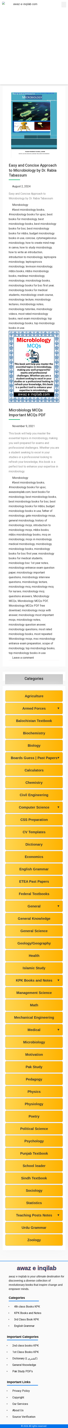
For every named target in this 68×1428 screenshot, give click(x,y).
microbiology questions (23, 629)
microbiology (16, 280)
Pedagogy (34, 1079)
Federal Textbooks (34, 894)
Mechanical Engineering (34, 1017)
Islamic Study (34, 968)
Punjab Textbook (34, 1153)
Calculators (34, 770)
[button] (63, 4)
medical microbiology (22, 544)
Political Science (34, 1129)
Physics (34, 1092)
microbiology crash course (37, 294)
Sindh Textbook (34, 1178)
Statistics (34, 1203)
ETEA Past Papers (34, 881)
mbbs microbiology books (25, 534)
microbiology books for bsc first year (31, 285)
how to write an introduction (25, 252)
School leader (34, 1166)
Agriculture (34, 696)
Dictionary (34, 844)
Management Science (34, 993)
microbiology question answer (27, 624)
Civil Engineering (34, 795)
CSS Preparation (34, 820)
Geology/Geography (34, 943)
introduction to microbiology (26, 257)
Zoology (34, 1240)
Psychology (34, 1141)
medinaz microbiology (31, 276)
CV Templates (34, 832)
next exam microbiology (32, 318)
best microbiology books (41, 496)
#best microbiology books (28, 209)
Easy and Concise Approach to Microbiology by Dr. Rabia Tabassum (33, 170)
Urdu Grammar (34, 1228)
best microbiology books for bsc (29, 501)
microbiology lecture (21, 299)
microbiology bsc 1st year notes (28, 563)
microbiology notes (31, 304)
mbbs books (16, 271)
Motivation (34, 1054)
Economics (34, 857)
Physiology (34, 1104)
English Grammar (34, 869)
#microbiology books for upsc (27, 214)
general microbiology (21, 520)
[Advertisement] (34, 51)
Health (34, 956)
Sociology (34, 1190)
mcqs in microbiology (39, 539)
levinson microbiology (39, 266)
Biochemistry (34, 733)
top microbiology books (40, 648)
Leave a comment (23, 657)
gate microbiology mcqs (40, 515)
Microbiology (20, 204)
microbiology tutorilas (22, 309)
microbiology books (38, 280)
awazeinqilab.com (20, 492)
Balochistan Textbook (34, 721)
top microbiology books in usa (27, 653)
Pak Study (34, 1067)
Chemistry (34, 783)
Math (34, 1005)
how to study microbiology (36, 247)
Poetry (34, 1116)
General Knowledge (34, 918)
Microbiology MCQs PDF (33, 601)
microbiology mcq (20, 586)
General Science (34, 931)
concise (30, 238)
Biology (34, 745)
